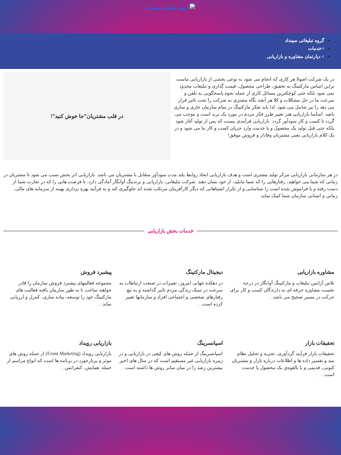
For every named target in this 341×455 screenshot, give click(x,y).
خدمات (315, 48)
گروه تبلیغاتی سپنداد (304, 40)
